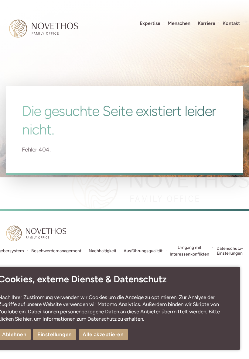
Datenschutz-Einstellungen (230, 251)
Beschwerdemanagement (56, 250)
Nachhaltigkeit (102, 250)
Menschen (179, 23)
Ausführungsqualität (143, 250)
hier (27, 319)
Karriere (206, 23)
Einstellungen (54, 334)
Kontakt (231, 23)
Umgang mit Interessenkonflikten (189, 251)
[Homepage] (43, 28)
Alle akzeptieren (103, 334)
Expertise (150, 23)
